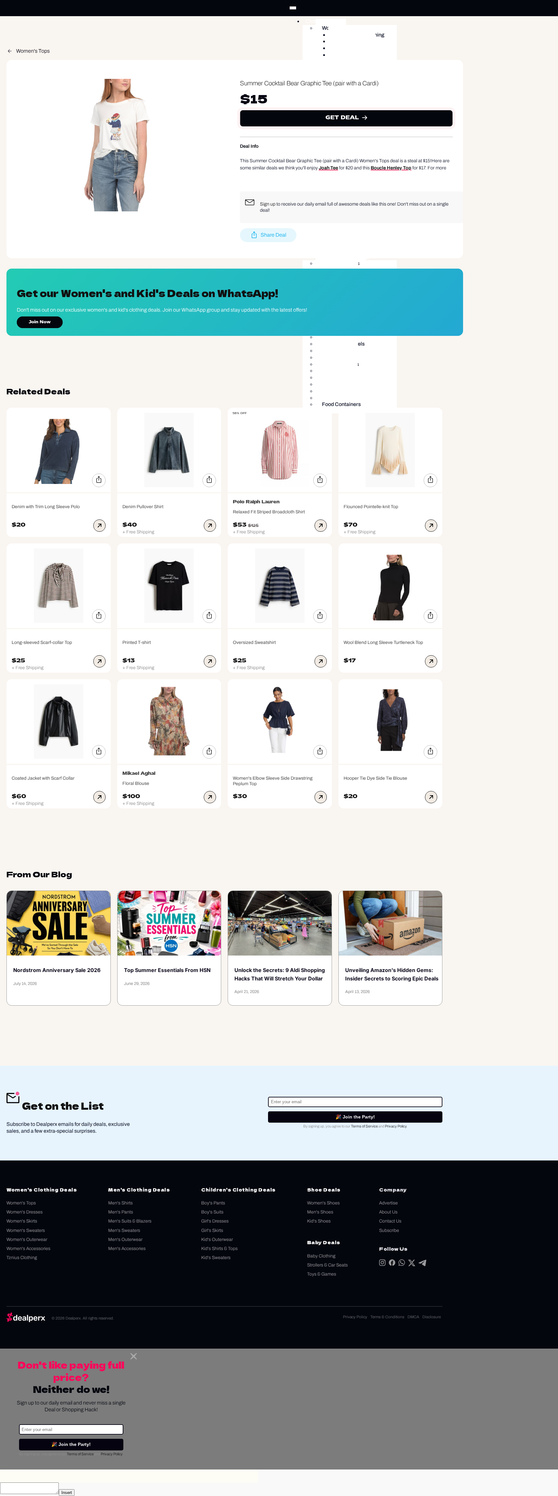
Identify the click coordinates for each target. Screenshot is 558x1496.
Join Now (40, 322)
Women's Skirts (21, 1221)
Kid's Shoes (319, 1221)
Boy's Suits (212, 1212)
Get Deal (342, 118)
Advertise (388, 1203)
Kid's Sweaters (216, 1257)
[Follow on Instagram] (382, 1264)
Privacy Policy (396, 1126)
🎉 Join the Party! (355, 1116)
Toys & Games (321, 1274)
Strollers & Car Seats (327, 1265)
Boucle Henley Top (391, 167)
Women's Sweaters (25, 1230)
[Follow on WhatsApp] (401, 1264)
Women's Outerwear (26, 1239)
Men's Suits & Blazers (129, 1221)
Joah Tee (328, 167)
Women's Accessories (28, 1248)
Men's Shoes (320, 1212)
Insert (66, 1492)
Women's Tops (33, 51)
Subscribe (389, 1230)
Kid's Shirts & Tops (219, 1248)
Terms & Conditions (387, 1317)
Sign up (267, 204)
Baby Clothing (321, 1256)
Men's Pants (120, 1212)
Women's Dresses (24, 1212)
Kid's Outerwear (217, 1239)
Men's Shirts (120, 1203)
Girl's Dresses (215, 1221)
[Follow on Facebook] (392, 1264)
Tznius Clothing (21, 1257)
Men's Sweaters (124, 1230)
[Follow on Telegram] (422, 1264)
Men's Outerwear (125, 1239)
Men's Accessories (127, 1248)
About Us (388, 1212)
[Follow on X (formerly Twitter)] (411, 1264)
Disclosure (431, 1317)
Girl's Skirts (212, 1230)
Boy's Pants (213, 1203)
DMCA (413, 1317)
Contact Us (390, 1221)
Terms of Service (364, 1126)
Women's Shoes (323, 1203)
